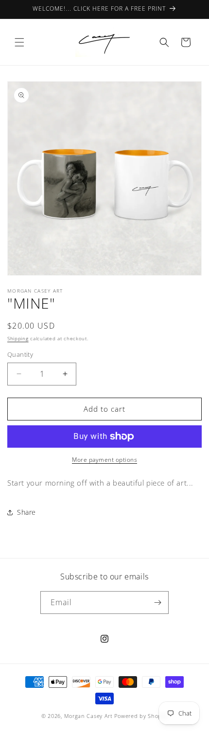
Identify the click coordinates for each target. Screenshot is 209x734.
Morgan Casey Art (88, 715)
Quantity (20, 354)
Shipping (18, 338)
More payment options (104, 459)
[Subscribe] (157, 602)
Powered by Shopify (141, 715)
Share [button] (26, 512)
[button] (19, 42)
